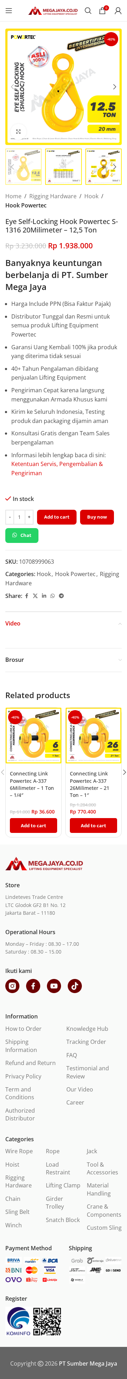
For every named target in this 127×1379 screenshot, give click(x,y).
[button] (12, 87)
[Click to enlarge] (18, 132)
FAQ (71, 1055)
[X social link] (35, 596)
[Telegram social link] (61, 596)
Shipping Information (21, 1045)
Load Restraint (58, 1168)
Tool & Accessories (102, 1168)
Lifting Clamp (63, 1185)
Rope (53, 1151)
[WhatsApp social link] (52, 596)
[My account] (118, 11)
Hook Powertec (26, 205)
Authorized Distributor (20, 1114)
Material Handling (99, 1189)
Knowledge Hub (87, 1029)
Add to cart (56, 517)
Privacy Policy (23, 1076)
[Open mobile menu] (9, 11)
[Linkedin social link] (44, 596)
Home (13, 196)
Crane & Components (104, 1210)
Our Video (79, 1089)
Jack (92, 1151)
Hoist (12, 1164)
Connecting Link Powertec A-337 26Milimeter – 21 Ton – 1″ (89, 784)
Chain (12, 1199)
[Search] (88, 11)
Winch (13, 1225)
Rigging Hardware (53, 196)
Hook (91, 196)
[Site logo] (53, 10)
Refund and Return (30, 1063)
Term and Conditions (19, 1093)
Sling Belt (17, 1212)
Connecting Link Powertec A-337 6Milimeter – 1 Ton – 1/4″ (32, 784)
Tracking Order (86, 1042)
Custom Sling (104, 1228)
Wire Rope (19, 1151)
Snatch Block (63, 1220)
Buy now (97, 517)
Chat (25, 535)
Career (75, 1102)
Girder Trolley (55, 1202)
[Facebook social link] (26, 596)
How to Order (23, 1029)
